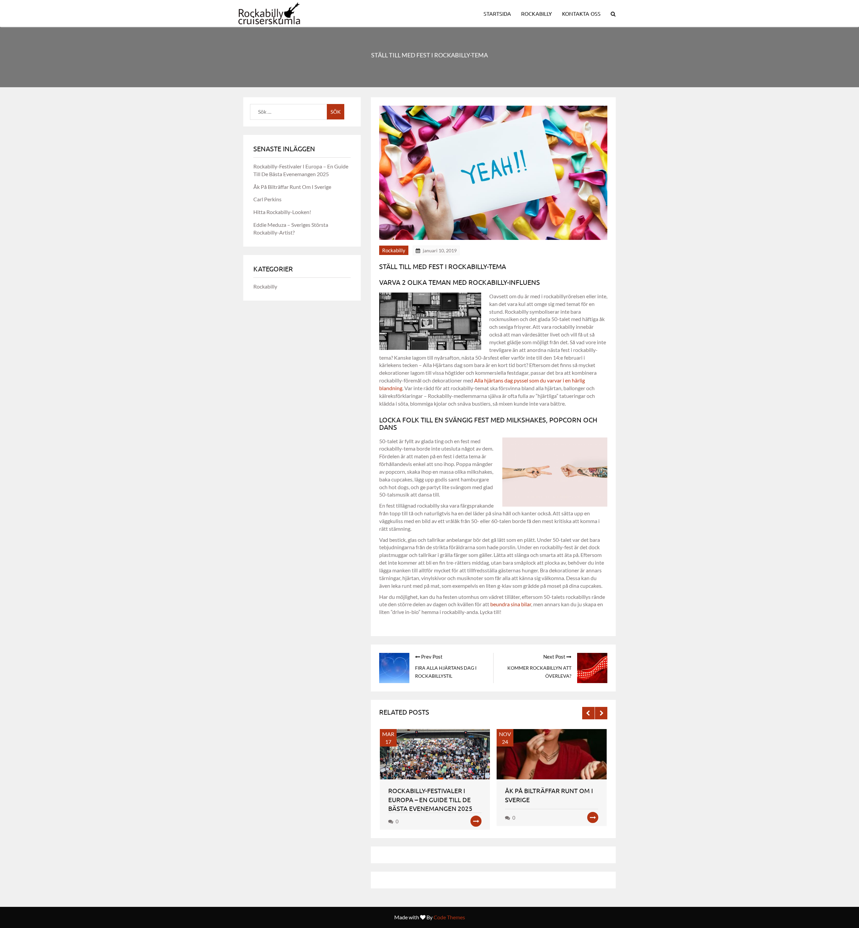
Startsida (497, 13)
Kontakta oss (581, 13)
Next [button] (601, 713)
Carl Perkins (267, 199)
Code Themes (449, 917)
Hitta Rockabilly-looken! (282, 212)
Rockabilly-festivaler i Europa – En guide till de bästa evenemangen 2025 (430, 799)
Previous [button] (588, 713)
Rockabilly (536, 13)
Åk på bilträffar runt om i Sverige (292, 187)
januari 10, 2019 (440, 250)
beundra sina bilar (510, 604)
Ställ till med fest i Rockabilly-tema (442, 266)
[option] (436, 779)
